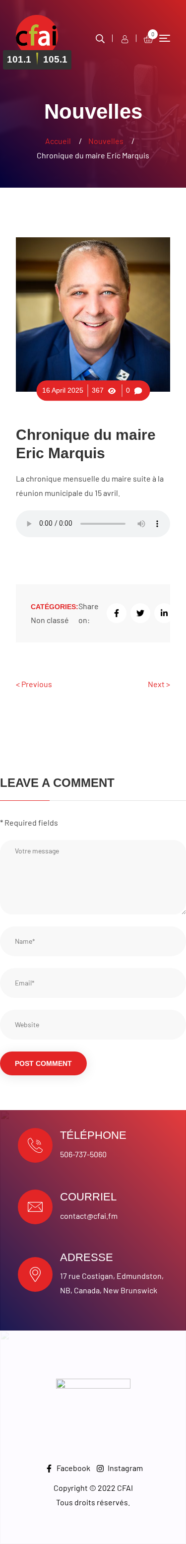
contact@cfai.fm (89, 1215)
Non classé (50, 620)
